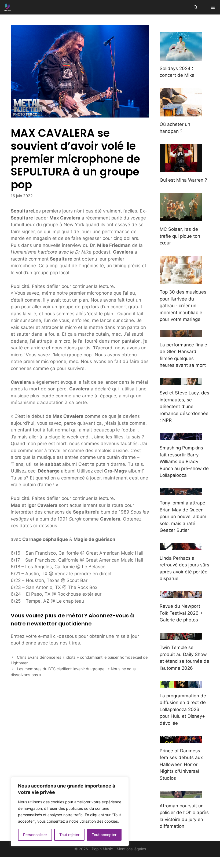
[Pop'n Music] (7, 7)
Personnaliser (35, 834)
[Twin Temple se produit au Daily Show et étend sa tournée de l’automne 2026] (181, 636)
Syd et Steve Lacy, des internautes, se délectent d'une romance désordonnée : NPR (184, 406)
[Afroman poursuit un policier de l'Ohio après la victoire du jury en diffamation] (181, 794)
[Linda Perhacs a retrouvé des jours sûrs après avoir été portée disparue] (181, 546)
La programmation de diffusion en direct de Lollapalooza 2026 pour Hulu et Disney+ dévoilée (183, 709)
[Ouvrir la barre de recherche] (195, 7)
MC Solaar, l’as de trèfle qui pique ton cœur (180, 236)
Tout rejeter (69, 834)
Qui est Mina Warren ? (183, 180)
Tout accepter (104, 834)
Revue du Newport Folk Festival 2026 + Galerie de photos (181, 612)
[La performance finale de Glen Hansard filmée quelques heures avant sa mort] (181, 333)
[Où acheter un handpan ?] (181, 113)
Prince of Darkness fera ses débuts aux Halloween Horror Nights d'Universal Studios (181, 764)
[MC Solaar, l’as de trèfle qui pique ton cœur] (181, 218)
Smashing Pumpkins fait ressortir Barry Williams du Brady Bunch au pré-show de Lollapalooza (184, 461)
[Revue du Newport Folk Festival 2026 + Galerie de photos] (181, 595)
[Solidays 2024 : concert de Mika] (181, 57)
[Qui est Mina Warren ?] (181, 168)
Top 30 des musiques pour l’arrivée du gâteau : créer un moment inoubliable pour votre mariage (183, 305)
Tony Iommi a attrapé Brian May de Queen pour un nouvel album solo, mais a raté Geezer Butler (183, 516)
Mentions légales (131, 849)
